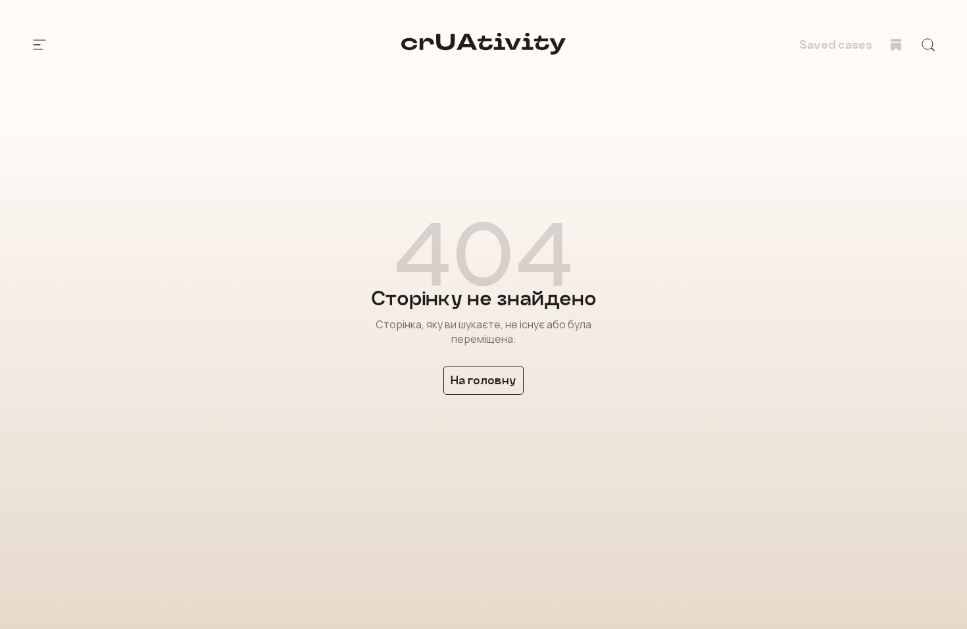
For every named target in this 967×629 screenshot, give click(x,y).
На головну (483, 380)
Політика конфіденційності (133, 557)
